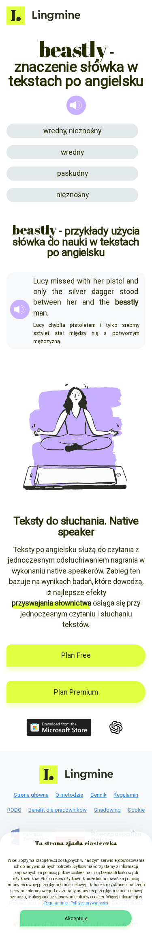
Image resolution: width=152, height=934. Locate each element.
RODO (14, 810)
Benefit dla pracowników (57, 810)
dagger (103, 292)
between (47, 302)
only (39, 292)
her (98, 281)
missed (63, 281)
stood (129, 292)
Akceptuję (76, 918)
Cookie (136, 810)
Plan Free (76, 655)
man (40, 313)
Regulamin (125, 795)
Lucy (40, 281)
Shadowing (107, 810)
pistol (115, 281)
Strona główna (31, 795)
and (132, 281)
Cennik (98, 795)
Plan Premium (76, 692)
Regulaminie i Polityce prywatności (76, 903)
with (83, 281)
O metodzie (69, 795)
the (57, 292)
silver (77, 292)
